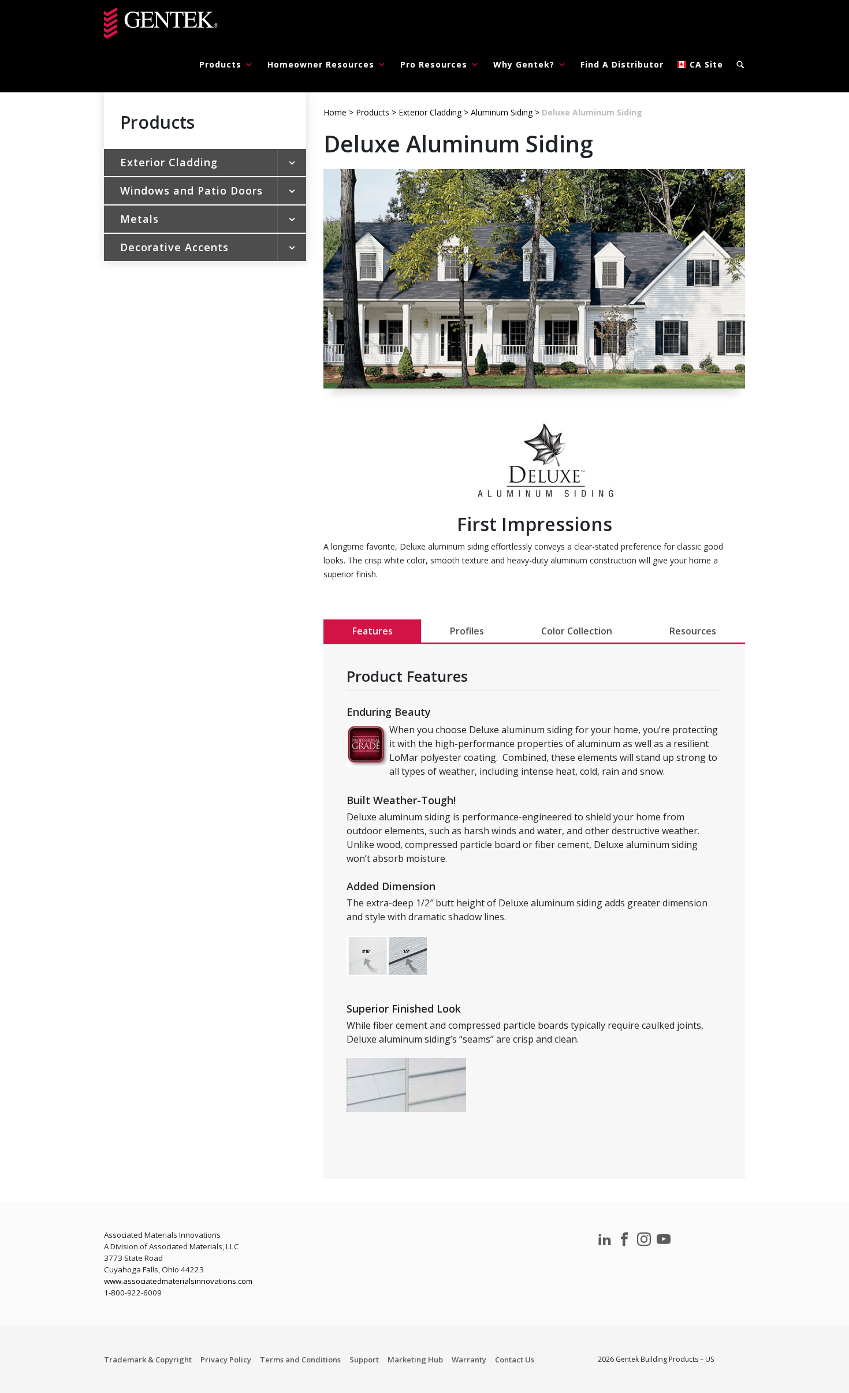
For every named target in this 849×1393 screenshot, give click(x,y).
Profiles (467, 631)
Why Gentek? (523, 64)
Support (364, 1359)
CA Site (706, 64)
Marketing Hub (415, 1359)
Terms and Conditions (300, 1359)
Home (335, 112)
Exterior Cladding (169, 162)
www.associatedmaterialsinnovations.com (178, 1281)
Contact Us (514, 1359)
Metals (139, 219)
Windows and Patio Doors (191, 190)
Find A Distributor (622, 64)
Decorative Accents (174, 247)
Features (372, 631)
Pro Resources (433, 64)
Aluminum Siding (502, 112)
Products (220, 64)
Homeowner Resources (320, 64)
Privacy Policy (225, 1359)
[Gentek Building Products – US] (161, 23)
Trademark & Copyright (148, 1359)
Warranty (469, 1359)
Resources (692, 631)
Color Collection (576, 631)
